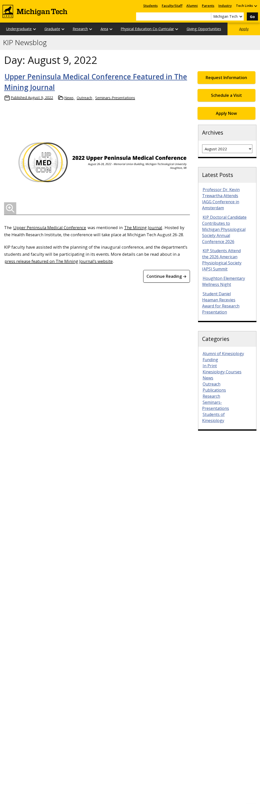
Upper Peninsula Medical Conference (49, 227)
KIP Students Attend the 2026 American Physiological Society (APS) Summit (221, 260)
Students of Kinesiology (213, 417)
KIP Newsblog (25, 42)
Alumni (192, 5)
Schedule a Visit (226, 95)
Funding (210, 359)
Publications (214, 390)
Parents (208, 5)
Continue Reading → (167, 276)
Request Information (226, 77)
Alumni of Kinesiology (223, 353)
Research (80, 28)
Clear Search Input (207, 16)
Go (252, 16)
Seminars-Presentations (115, 97)
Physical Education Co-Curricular (147, 28)
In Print (210, 366)
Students (150, 5)
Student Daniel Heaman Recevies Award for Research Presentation (220, 303)
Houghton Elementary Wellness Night (223, 281)
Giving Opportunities (204, 28)
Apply (244, 28)
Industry (225, 5)
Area (104, 28)
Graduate (52, 28)
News (69, 97)
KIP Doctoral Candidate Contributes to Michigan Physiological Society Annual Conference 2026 (224, 229)
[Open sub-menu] (255, 5)
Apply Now (226, 113)
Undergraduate (19, 28)
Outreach (84, 97)
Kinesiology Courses (222, 372)
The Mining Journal (143, 227)
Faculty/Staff (172, 5)
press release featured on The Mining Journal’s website (59, 261)
